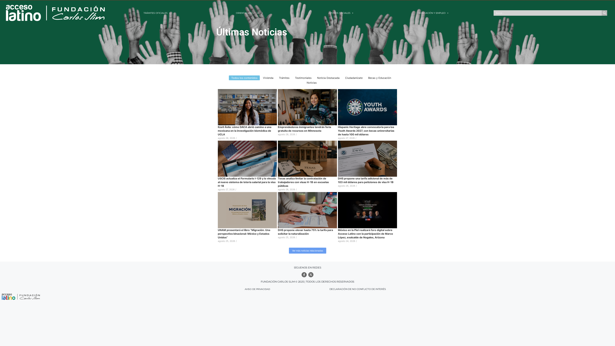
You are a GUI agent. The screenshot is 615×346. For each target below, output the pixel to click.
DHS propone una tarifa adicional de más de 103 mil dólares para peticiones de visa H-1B (366, 180)
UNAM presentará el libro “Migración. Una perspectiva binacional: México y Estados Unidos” (244, 233)
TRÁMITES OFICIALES (156, 13)
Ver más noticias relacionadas (307, 250)
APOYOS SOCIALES (339, 13)
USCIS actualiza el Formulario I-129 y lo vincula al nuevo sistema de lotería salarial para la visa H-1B (247, 182)
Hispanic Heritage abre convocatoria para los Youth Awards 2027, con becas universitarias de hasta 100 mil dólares (366, 130)
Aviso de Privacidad (257, 289)
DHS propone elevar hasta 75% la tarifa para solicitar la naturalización (305, 231)
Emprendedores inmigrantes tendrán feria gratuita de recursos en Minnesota (304, 128)
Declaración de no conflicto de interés (357, 289)
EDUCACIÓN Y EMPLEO (432, 13)
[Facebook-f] (304, 274)
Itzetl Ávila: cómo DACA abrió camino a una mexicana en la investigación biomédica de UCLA (244, 130)
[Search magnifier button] (604, 13)
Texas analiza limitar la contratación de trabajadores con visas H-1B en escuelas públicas (303, 182)
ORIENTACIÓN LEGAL (248, 13)
